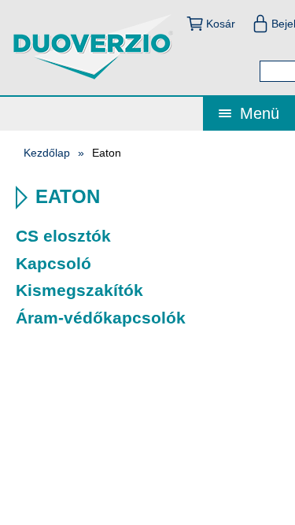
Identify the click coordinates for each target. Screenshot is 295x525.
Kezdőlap (47, 152)
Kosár (220, 23)
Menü (257, 113)
